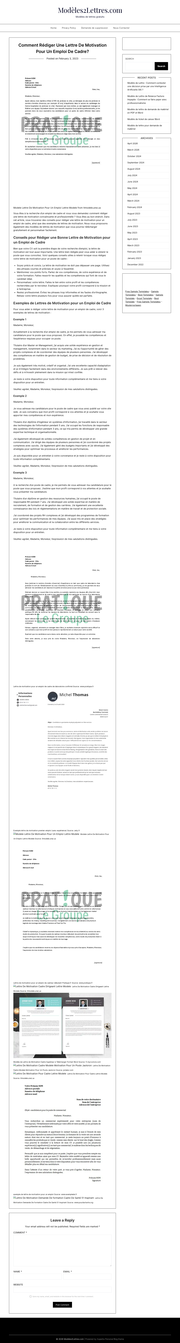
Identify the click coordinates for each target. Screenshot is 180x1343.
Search (129, 58)
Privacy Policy (69, 28)
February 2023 (134, 251)
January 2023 (134, 258)
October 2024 (134, 156)
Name (18, 1271)
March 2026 (133, 149)
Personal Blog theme (114, 1339)
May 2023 (132, 232)
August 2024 (133, 169)
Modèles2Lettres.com (90, 9)
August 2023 (133, 213)
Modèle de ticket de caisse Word (143, 119)
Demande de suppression (94, 28)
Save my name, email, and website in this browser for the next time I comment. (63, 1296)
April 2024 (132, 194)
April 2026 (132, 143)
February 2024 (134, 207)
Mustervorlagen (133, 305)
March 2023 (133, 245)
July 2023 (132, 219)
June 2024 (132, 181)
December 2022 (135, 264)
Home (53, 28)
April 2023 (132, 239)
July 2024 (132, 175)
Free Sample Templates (137, 291)
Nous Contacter (121, 28)
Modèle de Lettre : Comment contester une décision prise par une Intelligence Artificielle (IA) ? (146, 86)
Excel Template (144, 298)
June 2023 (132, 226)
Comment (20, 1232)
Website (18, 1284)
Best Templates (145, 294)
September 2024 (135, 162)
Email (67, 1271)
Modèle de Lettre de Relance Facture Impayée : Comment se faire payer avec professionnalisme (147, 99)
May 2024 (132, 188)
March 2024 (133, 200)
